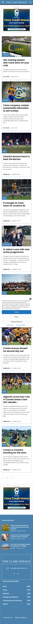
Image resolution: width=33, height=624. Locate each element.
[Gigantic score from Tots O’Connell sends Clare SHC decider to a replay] (16, 383)
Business (5, 100)
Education (6, 244)
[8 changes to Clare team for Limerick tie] (16, 189)
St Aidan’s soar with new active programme (16, 251)
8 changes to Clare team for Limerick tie (14, 204)
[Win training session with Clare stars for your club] (16, 46)
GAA (4, 151)
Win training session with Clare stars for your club (16, 63)
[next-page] (12, 478)
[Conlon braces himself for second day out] (16, 335)
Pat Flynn (6, 76)
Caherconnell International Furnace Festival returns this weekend (19, 527)
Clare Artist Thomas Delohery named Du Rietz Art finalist (20, 536)
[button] (30, 299)
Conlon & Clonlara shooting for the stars (14, 451)
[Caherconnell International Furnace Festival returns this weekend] (5, 527)
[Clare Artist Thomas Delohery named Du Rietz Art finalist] (5, 537)
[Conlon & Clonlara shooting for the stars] (16, 436)
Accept (16, 312)
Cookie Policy (10, 325)
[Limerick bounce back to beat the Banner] (16, 143)
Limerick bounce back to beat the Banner (16, 158)
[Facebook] (14, 574)
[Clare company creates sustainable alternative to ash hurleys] (16, 92)
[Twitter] (18, 574)
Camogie (6, 55)
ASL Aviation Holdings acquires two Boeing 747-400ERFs (20, 545)
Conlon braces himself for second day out (15, 349)
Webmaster (6, 174)
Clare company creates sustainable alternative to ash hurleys (16, 108)
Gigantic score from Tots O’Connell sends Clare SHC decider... (16, 399)
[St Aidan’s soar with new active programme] (16, 236)
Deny (16, 317)
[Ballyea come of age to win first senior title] (16, 284)
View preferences (16, 322)
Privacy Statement (20, 325)
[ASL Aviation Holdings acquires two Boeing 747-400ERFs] (5, 546)
